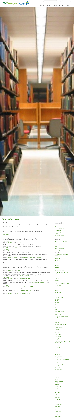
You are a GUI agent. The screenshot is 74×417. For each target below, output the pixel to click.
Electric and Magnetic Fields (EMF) (26, 286)
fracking (57, 338)
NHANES (57, 377)
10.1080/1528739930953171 (26, 275)
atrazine (57, 268)
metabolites (29, 263)
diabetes (57, 302)
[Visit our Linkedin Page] (58, 1)
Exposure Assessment (60, 325)
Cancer (18, 286)
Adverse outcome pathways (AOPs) (61, 255)
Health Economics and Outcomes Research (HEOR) (62, 342)
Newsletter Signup (66, 1)
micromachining (59, 364)
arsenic (57, 265)
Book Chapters (10, 270)
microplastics (58, 365)
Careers (61, 5)
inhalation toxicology (60, 345)
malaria (57, 352)
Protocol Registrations (60, 231)
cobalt (56, 290)
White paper (58, 237)
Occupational (58, 386)
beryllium (57, 276)
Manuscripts (10, 235)
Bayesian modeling (59, 270)
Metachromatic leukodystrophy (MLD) (62, 360)
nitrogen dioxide (38, 257)
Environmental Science (60, 319)
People (56, 5)
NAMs (56, 374)
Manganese (57, 354)
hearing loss (58, 344)
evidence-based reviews (60, 324)
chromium (57, 288)
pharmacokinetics (59, 402)
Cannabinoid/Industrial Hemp (62, 283)
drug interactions (59, 312)
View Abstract (6, 234)
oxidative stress (58, 390)
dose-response (58, 307)
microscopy (57, 367)
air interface (19, 242)
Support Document (59, 235)
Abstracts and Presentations (13, 227)
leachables (57, 347)
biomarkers (57, 278)
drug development (20, 235)
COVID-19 (57, 299)
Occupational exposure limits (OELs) (62, 389)
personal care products (60, 395)
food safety (57, 332)
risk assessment (25, 227)
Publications (49, 5)
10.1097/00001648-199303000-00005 (39, 282)
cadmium (57, 280)
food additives (58, 331)
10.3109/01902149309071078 (27, 290)
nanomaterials (58, 376)
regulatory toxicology (60, 414)
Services (42, 5)
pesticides (57, 397)
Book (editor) (58, 225)
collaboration (58, 292)
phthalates (57, 406)
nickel (56, 379)
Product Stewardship (60, 408)
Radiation (57, 409)
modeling (57, 370)
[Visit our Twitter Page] (60, 1)
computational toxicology (61, 295)
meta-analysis (58, 356)
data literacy (58, 300)
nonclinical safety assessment (62, 382)
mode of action (58, 369)
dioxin (56, 306)
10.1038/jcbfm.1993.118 (8, 233)
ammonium (57, 263)
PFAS (56, 401)
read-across (58, 411)
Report (56, 233)
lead (56, 349)
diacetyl (57, 304)
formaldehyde (58, 336)
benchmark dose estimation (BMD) (61, 273)
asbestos (57, 267)
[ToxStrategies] (10, 3)
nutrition (57, 384)
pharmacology (58, 404)
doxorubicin (58, 309)
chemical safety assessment (61, 287)
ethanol (57, 322)
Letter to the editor (59, 228)
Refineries (57, 413)
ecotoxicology (58, 314)
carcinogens (58, 285)
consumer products (59, 297)
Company (67, 5)
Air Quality (57, 258)
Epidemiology (34, 286)
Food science (19, 250)
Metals (56, 362)
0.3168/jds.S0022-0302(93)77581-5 (11, 247)
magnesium (58, 351)
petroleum (57, 399)
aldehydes (24, 257)
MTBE (56, 372)
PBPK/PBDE (57, 392)
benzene (57, 275)
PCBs (56, 394)
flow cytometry (58, 329)
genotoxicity (58, 339)
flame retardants (59, 327)
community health (59, 294)
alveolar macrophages (30, 257)
